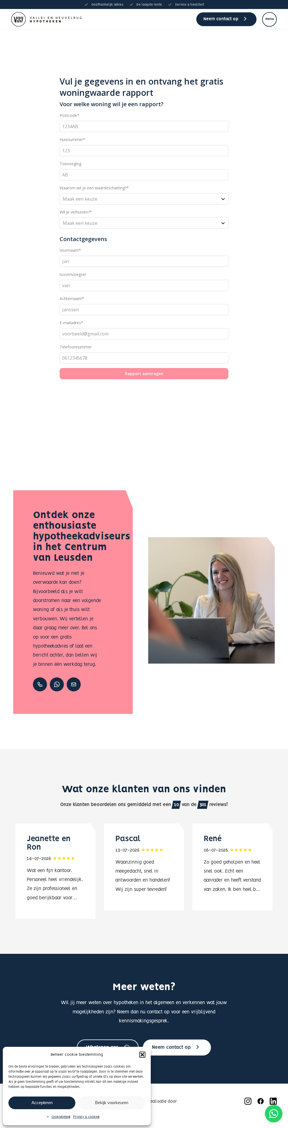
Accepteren (42, 1102)
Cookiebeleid (60, 1117)
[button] (142, 1054)
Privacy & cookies (86, 1117)
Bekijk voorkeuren (111, 1102)
